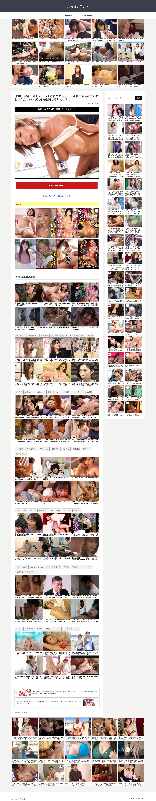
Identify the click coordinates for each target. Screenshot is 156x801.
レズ (77, 629)
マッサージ (29, 629)
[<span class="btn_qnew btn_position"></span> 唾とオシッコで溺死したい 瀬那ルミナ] (88, 268)
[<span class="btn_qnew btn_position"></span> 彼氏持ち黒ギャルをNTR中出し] (46, 237)
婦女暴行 (88, 392)
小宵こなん (43, 449)
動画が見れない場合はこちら (57, 196)
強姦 (67, 392)
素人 (83, 336)
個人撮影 (55, 336)
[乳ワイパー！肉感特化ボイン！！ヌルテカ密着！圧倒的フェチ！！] (67, 237)
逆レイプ (58, 392)
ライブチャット (33, 572)
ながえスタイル (36, 567)
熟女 (25, 510)
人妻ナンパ (33, 336)
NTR (58, 629)
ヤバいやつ (76, 392)
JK (65, 629)
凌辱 (49, 392)
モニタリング (77, 567)
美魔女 (76, 510)
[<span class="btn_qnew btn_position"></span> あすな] (67, 268)
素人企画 (44, 336)
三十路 (33, 510)
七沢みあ (55, 449)
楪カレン (86, 449)
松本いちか (20, 454)
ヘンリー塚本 (21, 567)
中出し (40, 629)
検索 (138, 98)
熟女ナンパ (66, 336)
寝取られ (49, 629)
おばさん (66, 510)
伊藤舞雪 (76, 449)
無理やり (41, 392)
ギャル (19, 629)
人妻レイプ (29, 392)
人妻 (18, 510)
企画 (76, 336)
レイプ (19, 392)
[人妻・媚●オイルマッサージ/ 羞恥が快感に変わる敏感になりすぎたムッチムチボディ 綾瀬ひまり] (25, 237)
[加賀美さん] (25, 268)
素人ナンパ (20, 336)
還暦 (58, 510)
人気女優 (19, 572)
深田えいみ (31, 449)
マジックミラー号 (53, 567)
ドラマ (89, 567)
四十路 (41, 510)
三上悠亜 (19, 449)
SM (70, 629)
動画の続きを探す (57, 185)
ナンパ (91, 336)
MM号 (66, 567)
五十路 (50, 510)
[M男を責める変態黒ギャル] (46, 268)
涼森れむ (65, 449)
